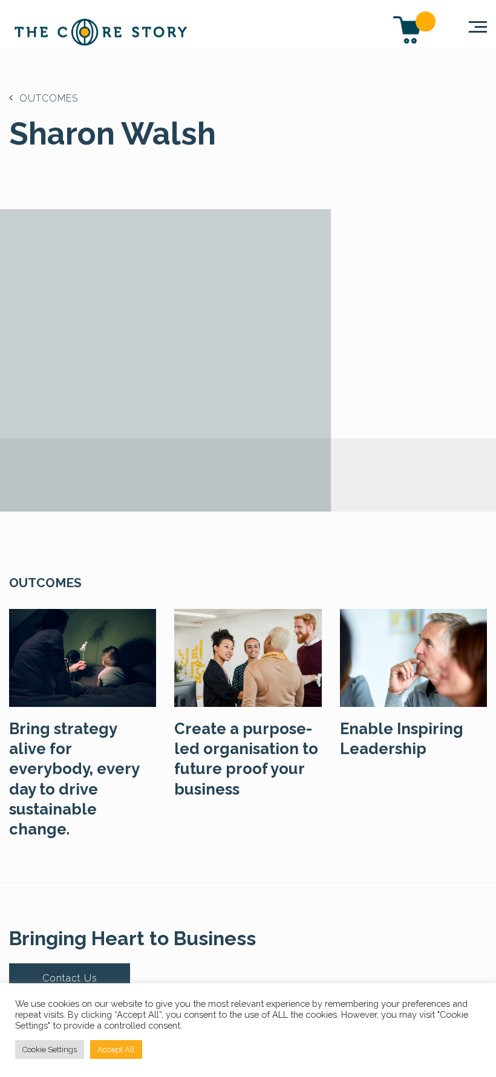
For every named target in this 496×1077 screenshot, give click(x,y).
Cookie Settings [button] (49, 1049)
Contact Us (69, 978)
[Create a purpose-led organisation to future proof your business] (247, 656)
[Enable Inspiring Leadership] (413, 656)
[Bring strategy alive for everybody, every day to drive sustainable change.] (82, 656)
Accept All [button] (116, 1049)
